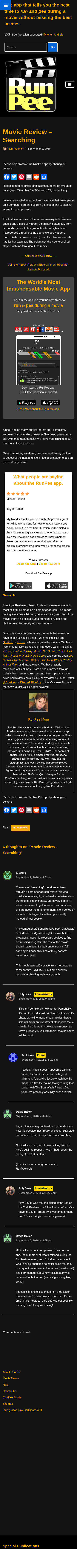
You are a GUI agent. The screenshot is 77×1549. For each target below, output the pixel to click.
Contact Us (10, 1391)
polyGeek (25, 994)
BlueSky (36, 682)
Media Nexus (11, 1378)
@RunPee (9, 682)
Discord (25, 682)
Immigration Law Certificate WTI (22, 1410)
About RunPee (12, 1372)
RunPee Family (12, 1397)
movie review (20, 828)
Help (5, 1384)
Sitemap (8, 1403)
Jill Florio (27, 1055)
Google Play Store (49, 563)
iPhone (47, 34)
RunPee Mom (16, 148)
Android (58, 34)
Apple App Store (26, 563)
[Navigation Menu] (69, 84)
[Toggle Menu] (5, 5)
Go (53, 47)
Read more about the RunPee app (38, 408)
